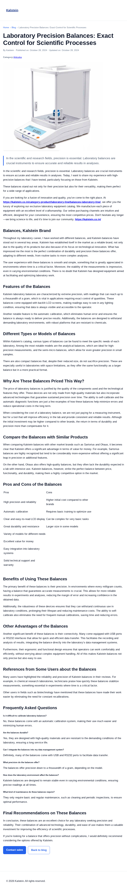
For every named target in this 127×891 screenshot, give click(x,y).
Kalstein (12, 10)
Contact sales (14, 849)
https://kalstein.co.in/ (88, 219)
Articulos (17, 57)
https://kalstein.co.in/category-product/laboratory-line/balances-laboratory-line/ (52, 202)
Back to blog (39, 850)
